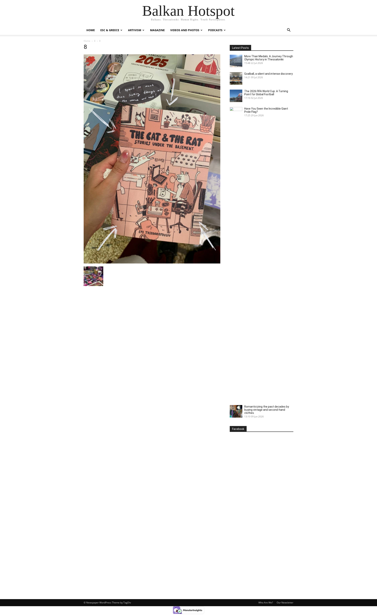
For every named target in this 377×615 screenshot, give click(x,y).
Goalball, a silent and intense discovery (268, 73)
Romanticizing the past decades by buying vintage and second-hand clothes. (266, 409)
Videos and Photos (184, 30)
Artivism (134, 30)
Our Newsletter (285, 602)
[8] (152, 262)
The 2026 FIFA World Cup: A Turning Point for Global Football (266, 93)
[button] (288, 30)
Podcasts (215, 30)
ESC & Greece (109, 30)
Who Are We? (265, 602)
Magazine (157, 30)
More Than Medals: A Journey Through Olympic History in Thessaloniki (268, 58)
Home (90, 30)
